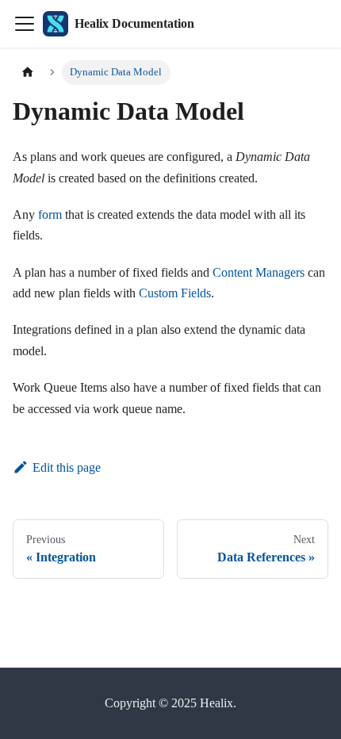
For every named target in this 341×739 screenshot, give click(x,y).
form (50, 214)
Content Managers (259, 272)
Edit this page (67, 467)
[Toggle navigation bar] (24, 24)
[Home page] (28, 72)
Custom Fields (175, 293)
